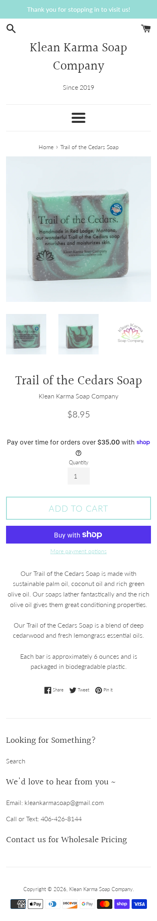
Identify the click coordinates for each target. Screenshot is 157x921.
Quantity (79, 462)
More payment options (78, 551)
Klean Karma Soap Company (78, 58)
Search (15, 761)
